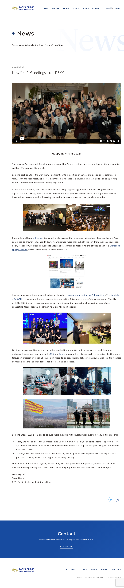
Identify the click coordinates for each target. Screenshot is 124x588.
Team (66, 8)
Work (75, 8)
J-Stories (37, 237)
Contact (97, 8)
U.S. (52, 353)
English (117, 8)
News (86, 8)
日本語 (109, 8)
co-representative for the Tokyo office (85, 295)
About (55, 8)
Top (46, 8)
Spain (62, 353)
